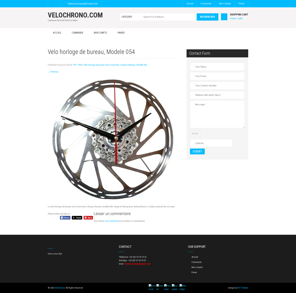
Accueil (190, 3)
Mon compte (225, 3)
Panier (241, 3)
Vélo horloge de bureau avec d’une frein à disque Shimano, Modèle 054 (115, 65)
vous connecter (111, 221)
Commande (205, 3)
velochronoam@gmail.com (83, 3)
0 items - (236, 18)
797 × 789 (77, 65)
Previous (53, 71)
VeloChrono (60, 287)
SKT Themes (242, 287)
